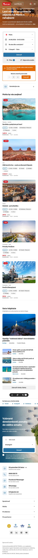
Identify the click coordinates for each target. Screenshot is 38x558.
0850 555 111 (13, 474)
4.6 (6, 127)
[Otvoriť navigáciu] (34, 4)
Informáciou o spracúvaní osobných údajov (15, 458)
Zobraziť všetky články (19, 387)
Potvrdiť (26, 77)
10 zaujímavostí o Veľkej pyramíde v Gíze (24, 379)
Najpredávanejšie (28, 60)
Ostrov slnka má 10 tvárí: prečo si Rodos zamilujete (23, 359)
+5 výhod (13, 211)
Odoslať (19, 450)
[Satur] (6, 4)
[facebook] (11, 533)
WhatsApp (12, 486)
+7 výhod (14, 130)
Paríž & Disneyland (9, 287)
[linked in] (16, 533)
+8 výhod (13, 252)
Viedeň (6, 403)
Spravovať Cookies (7, 542)
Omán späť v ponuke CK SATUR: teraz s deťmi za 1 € (23, 350)
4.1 (5, 168)
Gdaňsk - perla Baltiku (10, 206)
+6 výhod (5, 171)
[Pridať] (18, 77)
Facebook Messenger (16, 480)
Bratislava (28, 403)
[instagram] (21, 533)
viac (34, 24)
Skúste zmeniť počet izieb (19, 74)
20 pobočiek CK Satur (16, 467)
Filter (11, 60)
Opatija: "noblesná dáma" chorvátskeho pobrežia (18, 339)
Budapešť (17, 403)
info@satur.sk (14, 492)
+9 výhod (13, 293)
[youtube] (26, 533)
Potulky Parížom (8, 247)
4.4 (6, 250)
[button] (19, 34)
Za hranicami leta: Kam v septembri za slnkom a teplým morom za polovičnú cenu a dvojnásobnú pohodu (24, 369)
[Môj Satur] (30, 4)
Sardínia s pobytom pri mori (12, 124)
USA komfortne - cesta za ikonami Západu (17, 165)
